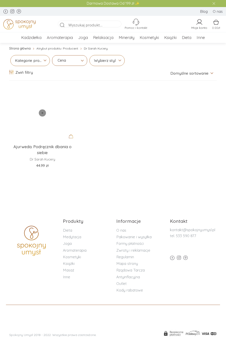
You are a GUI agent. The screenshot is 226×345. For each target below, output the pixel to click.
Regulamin (125, 257)
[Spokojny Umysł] (26, 25)
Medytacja (72, 236)
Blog (204, 11)
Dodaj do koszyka (72, 140)
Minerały (126, 37)
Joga (83, 37)
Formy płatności (130, 243)
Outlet (121, 283)
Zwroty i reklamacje (133, 250)
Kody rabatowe (129, 290)
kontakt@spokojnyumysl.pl (192, 229)
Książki (170, 37)
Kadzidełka (31, 37)
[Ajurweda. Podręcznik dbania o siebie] (42, 113)
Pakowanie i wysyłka (134, 236)
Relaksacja (103, 37)
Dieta (186, 37)
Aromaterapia (60, 37)
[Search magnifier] (62, 25)
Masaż (68, 270)
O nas (218, 11)
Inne (201, 37)
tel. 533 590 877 (183, 235)
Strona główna (20, 48)
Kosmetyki (149, 37)
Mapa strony (127, 263)
